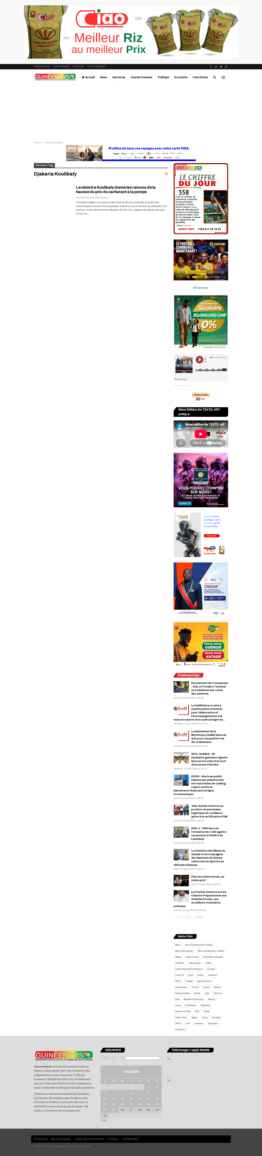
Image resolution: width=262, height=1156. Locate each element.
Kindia (197, 993)
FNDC (178, 981)
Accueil (89, 77)
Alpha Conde (192, 957)
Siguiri (194, 1017)
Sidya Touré (181, 1017)
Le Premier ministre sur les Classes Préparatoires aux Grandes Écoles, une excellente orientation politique (200, 899)
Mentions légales (61, 1139)
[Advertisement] (131, 112)
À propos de (41, 1139)
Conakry (211, 969)
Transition (216, 1017)
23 (157, 1104)
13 (131, 1098)
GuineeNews (179, 385)
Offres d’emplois (61, 66)
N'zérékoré (190, 1005)
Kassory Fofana (182, 993)
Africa (178, 945)
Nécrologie (78, 66)
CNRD (208, 963)
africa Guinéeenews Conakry (199, 945)
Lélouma (218, 993)
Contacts (113, 1139)
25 (113, 1110)
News (103, 77)
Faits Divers (200, 77)
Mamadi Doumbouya (194, 999)
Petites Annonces (96, 66)
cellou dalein (195, 963)
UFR (188, 1023)
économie (180, 1029)
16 (157, 1098)
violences (199, 1023)
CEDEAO (179, 963)
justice (206, 987)
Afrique (178, 957)
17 (105, 1104)
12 (122, 1098)
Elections (212, 975)
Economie (180, 77)
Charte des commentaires (89, 1139)
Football (189, 981)
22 (148, 1104)
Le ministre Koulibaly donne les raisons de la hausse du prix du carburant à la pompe (116, 189)
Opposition (205, 1005)
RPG (197, 1011)
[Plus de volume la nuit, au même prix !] (181, 880)
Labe (207, 993)
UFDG (178, 1023)
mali (177, 999)
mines (178, 1005)
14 (139, 1098)
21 (139, 1104)
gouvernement (204, 981)
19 (122, 1104)
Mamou (211, 999)
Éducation (213, 1023)
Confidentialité (130, 1139)
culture (200, 975)
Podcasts (189, 385)
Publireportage (42, 66)
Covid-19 (179, 975)
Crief (190, 975)
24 (105, 1110)
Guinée (195, 987)
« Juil (103, 1120)
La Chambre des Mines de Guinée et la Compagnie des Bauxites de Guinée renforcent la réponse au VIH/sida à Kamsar (199, 857)
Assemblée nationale (213, 957)
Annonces (118, 77)
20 (131, 1104)
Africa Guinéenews (184, 951)
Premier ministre (183, 1011)
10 (105, 1098)
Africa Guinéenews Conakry (211, 951)
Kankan (217, 987)
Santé (207, 1011)
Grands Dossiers (141, 77)
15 (148, 1098)
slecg (204, 1017)
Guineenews (181, 987)
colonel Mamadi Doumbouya (188, 969)
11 (114, 1098)
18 (113, 1104)
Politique (163, 77)
